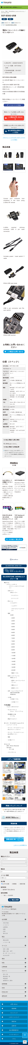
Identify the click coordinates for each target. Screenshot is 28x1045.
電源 (9, 613)
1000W (13, 652)
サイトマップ (14, 1013)
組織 (4, 929)
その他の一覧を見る (15, 539)
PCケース (10, 601)
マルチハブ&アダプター (13, 706)
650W (13, 635)
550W (13, 629)
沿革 (4, 931)
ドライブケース (12, 752)
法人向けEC (6, 955)
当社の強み (6, 923)
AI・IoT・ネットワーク (9, 953)
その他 (9, 697)
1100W (13, 655)
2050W (13, 670)
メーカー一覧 (6, 942)
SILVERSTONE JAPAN (11, 24)
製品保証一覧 (6, 976)
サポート (4, 971)
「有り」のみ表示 (7, 895)
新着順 (14, 884)
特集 (10, 19)
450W (13, 623)
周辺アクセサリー (12, 719)
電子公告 (5, 933)
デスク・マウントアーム (16, 711)
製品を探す (6, 940)
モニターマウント (12, 709)
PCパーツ (6, 582)
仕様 (4, 19)
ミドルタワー (13, 603)
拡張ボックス (14, 688)
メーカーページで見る (15, 105)
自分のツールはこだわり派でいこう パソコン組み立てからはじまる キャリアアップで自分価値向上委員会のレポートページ (14, 453)
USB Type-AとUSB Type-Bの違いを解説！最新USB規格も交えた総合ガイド (14, 810)
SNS (3, 988)
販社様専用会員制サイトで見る (15, 131)
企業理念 (5, 927)
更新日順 (22, 884)
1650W (13, 667)
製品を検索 (15, 900)
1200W (13, 658)
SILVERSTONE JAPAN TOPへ (14, 566)
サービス (4, 945)
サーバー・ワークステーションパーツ (14, 723)
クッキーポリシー (14, 1034)
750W (13, 641)
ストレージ (7, 744)
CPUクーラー (13, 592)
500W (13, 626)
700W (13, 638)
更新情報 (14, 1008)
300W (11, 615)
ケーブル (12, 716)
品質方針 (14, 1025)
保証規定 (5, 978)
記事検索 (4, 967)
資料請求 (4, 996)
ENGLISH (5, 992)
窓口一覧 (5, 974)
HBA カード (14, 685)
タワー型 (11, 749)
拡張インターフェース (13, 676)
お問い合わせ (14, 1004)
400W (13, 621)
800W (13, 644)
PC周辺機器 (7, 705)
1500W (13, 664)
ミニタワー (14, 606)
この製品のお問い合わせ (15, 352)
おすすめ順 (6, 884)
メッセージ (6, 925)
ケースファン (14, 595)
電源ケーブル (14, 673)
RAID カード (13, 677)
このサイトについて (14, 1017)
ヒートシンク (14, 598)
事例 (3, 958)
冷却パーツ (11, 590)
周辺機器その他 (12, 714)
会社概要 (4, 919)
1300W (13, 661)
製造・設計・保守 (7, 951)
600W (13, 632)
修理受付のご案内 (7, 980)
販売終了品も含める (8, 889)
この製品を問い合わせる (15, 118)
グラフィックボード (12, 584)
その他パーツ (14, 702)
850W (13, 647)
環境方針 (14, 1021)
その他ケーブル (14, 699)
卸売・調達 (6, 949)
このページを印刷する (20, 845)
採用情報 (4, 984)
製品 (3, 936)
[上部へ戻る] (25, 1042)
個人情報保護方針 (14, 1030)
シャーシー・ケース (12, 725)
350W (13, 618)
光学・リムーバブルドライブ (15, 691)
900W (13, 650)
